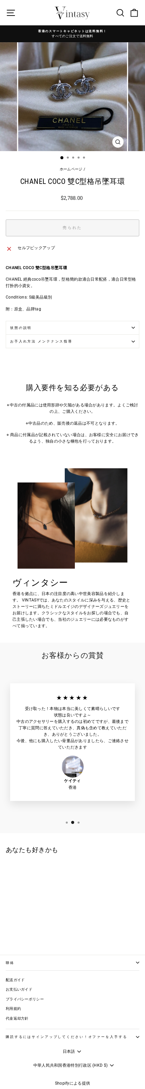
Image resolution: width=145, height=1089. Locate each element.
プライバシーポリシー (25, 999)
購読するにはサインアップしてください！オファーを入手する (66, 1037)
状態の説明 (21, 328)
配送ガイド (15, 980)
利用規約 (13, 1009)
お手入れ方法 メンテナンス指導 (41, 341)
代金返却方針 (17, 1018)
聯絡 (10, 963)
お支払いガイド (19, 989)
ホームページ (71, 169)
